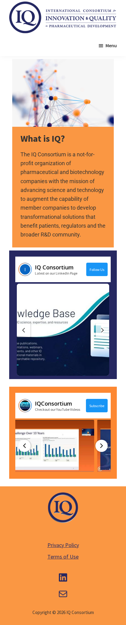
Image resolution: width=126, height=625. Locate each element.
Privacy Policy (63, 545)
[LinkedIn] (63, 577)
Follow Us (97, 269)
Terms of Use (63, 556)
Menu (111, 45)
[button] (63, 330)
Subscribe (96, 405)
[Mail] (63, 593)
